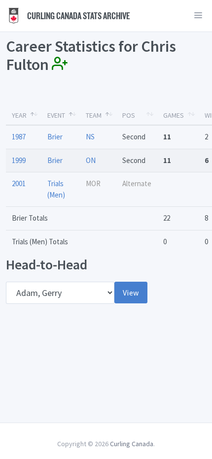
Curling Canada (131, 443)
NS (90, 136)
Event (56, 115)
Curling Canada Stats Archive (78, 16)
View (131, 292)
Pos (128, 115)
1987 (19, 136)
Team (94, 115)
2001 (19, 183)
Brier (55, 136)
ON (91, 160)
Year (19, 115)
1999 (19, 160)
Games (173, 115)
